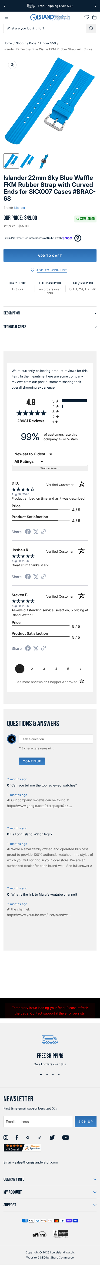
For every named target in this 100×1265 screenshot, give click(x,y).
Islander (19, 207)
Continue (32, 761)
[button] (11, 161)
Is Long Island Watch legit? (31, 834)
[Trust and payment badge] (60, 1234)
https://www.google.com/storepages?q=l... (39, 806)
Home (7, 43)
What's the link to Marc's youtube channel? (44, 894)
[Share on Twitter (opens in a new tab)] (36, 532)
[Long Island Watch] (50, 17)
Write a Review (50, 468)
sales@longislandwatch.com (36, 1162)
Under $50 (48, 43)
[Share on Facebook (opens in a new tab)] (28, 532)
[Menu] (6, 17)
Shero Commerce (62, 1257)
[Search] (91, 28)
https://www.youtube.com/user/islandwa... (39, 915)
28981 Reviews (33, 421)
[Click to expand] (12, 65)
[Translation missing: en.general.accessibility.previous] (4, 5)
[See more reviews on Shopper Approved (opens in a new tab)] (43, 532)
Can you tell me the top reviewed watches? (44, 785)
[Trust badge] (22, 1148)
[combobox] (45, 28)
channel (23, 909)
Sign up (85, 1121)
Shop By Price (26, 43)
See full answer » (79, 866)
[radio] (70, 400)
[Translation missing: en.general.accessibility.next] (96, 5)
